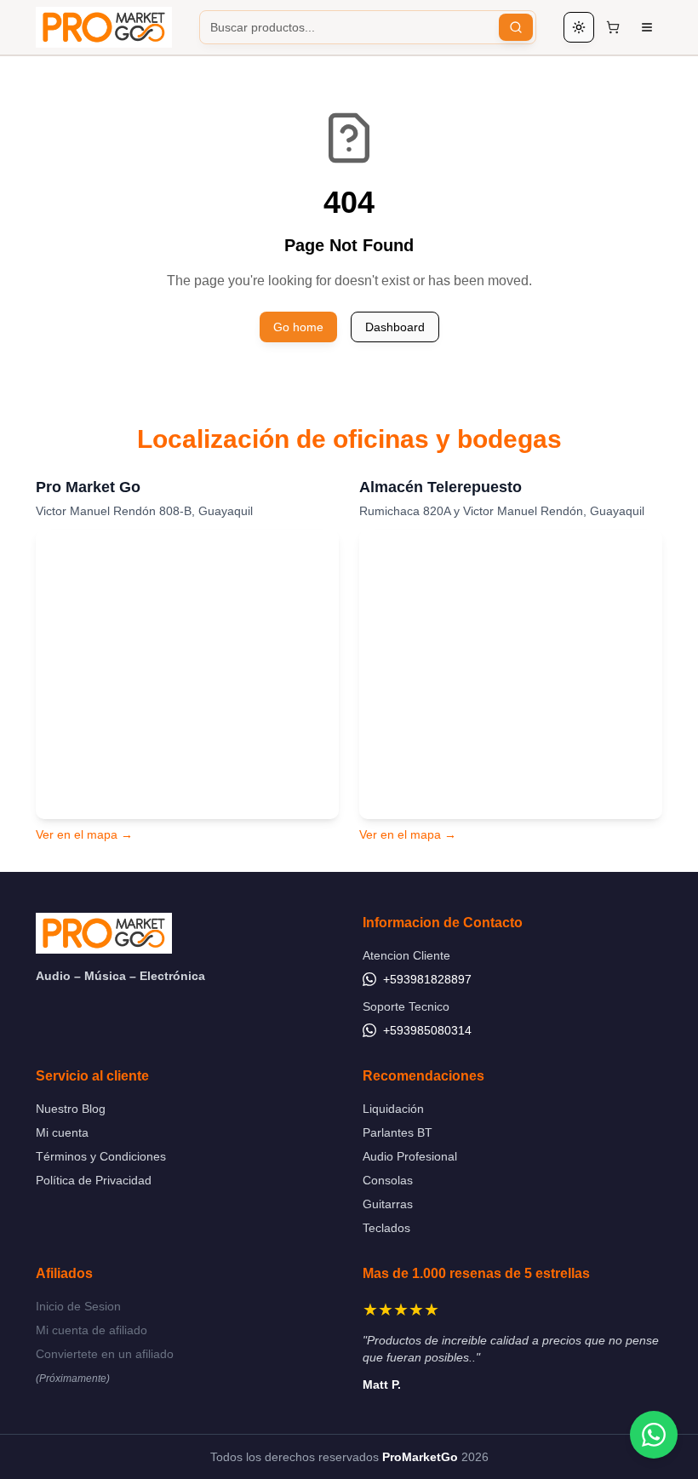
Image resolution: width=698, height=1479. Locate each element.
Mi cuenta (62, 1132)
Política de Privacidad (94, 1180)
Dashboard (395, 327)
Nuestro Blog (71, 1108)
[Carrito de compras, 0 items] (613, 27)
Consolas (388, 1180)
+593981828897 (427, 979)
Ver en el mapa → (84, 834)
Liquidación (393, 1108)
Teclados (386, 1228)
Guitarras (388, 1204)
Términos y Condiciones (101, 1156)
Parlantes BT (397, 1132)
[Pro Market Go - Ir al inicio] (104, 27)
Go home (298, 327)
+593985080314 (427, 1030)
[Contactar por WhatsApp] (654, 1435)
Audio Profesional (410, 1156)
